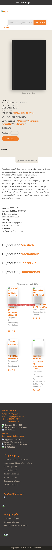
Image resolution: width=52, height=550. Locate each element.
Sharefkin (7, 124)
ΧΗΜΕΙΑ (16, 113)
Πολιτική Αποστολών (12, 474)
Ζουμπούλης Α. (39, 312)
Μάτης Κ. (36, 315)
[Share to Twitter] (12, 149)
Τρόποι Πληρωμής (11, 470)
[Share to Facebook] (14, 149)
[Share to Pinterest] (9, 149)
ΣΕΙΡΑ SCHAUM (27, 113)
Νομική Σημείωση (10, 466)
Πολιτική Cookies (10, 477)
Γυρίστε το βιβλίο (28, 93)
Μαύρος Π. (37, 386)
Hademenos (19, 124)
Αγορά (10, 138)
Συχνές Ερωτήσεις (11, 484)
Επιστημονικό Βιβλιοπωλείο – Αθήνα (18, 463)
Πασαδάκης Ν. (13, 366)
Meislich (22, 121)
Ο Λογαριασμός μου (11, 518)
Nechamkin (33, 121)
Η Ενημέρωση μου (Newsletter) (15, 525)
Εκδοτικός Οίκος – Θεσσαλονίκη (16, 459)
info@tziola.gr (23, 2)
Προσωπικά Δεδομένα (12, 481)
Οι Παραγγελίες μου (11, 522)
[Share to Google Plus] (17, 149)
